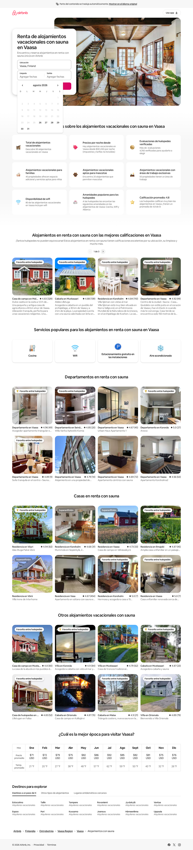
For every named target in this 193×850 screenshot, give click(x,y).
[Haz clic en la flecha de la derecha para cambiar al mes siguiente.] (58, 85)
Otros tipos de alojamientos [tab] (55, 793)
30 (22, 128)
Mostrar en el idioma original (123, 4)
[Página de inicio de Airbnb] (20, 13)
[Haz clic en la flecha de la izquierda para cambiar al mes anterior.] (22, 85)
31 (28, 128)
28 (52, 122)
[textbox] (31, 77)
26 (40, 122)
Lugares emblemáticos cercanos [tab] (90, 793)
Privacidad (39, 844)
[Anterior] (90, 251)
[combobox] (44, 66)
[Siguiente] (103, 251)
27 (46, 122)
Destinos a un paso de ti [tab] (24, 793)
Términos (51, 844)
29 (58, 122)
